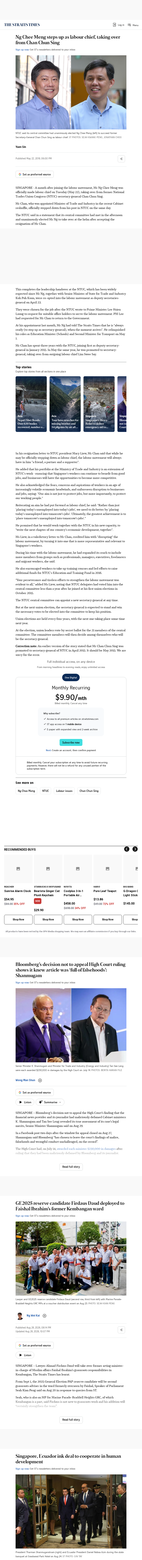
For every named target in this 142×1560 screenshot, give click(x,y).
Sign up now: (22, 49)
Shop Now (18, 919)
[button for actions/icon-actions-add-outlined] (40, 1080)
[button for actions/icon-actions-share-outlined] (121, 158)
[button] (118, 25)
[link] (22, 25)
